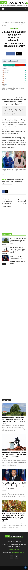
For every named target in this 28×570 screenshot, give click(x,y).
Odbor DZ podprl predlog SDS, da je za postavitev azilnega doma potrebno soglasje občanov (7, 203)
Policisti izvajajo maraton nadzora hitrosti (22, 201)
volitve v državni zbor (6, 183)
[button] (2, 9)
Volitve (16, 28)
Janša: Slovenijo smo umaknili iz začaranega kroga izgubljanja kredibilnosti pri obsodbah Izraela (17, 259)
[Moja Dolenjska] (14, 3)
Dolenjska (4, 253)
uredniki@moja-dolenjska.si (19, 552)
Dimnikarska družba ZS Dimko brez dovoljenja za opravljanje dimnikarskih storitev (14, 454)
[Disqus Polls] (14, 289)
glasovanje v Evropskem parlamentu (15, 179)
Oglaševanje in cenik (14, 549)
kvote (12, 181)
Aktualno (7, 22)
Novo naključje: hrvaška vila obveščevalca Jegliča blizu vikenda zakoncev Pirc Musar (13, 419)
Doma (3, 22)
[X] (6, 191)
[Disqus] (14, 329)
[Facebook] (3, 191)
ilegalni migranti (5, 181)
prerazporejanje (18, 181)
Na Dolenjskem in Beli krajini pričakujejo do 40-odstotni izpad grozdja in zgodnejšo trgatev (13, 517)
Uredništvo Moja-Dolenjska (14, 541)
